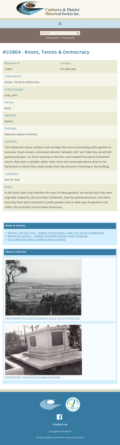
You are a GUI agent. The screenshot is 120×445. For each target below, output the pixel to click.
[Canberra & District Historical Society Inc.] (48, 9)
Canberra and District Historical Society (64, 438)
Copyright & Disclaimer (60, 432)
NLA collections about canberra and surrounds (37, 239)
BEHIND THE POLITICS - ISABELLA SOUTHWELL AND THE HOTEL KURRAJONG (56, 233)
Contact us (60, 424)
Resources (69, 38)
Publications (52, 38)
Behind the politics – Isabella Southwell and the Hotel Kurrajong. (48, 236)
